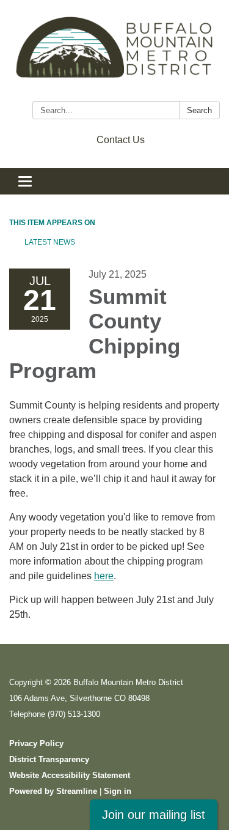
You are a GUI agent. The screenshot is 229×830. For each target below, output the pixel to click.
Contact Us (120, 140)
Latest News (49, 242)
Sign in (117, 791)
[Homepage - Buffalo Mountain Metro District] (114, 53)
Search (199, 110)
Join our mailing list (153, 814)
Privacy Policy (36, 743)
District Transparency (49, 759)
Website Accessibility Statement (69, 775)
